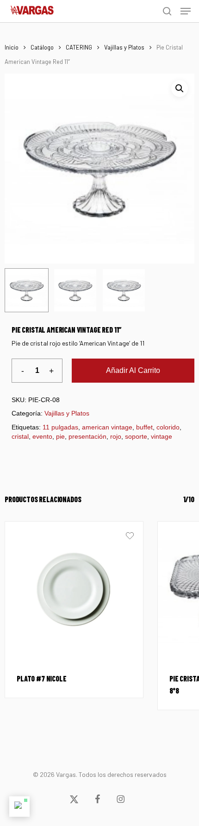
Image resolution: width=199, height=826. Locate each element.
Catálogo (42, 47)
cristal (20, 436)
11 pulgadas (60, 427)
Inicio (12, 47)
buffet (144, 427)
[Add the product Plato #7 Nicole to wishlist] (130, 537)
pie (60, 436)
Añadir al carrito (133, 370)
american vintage (107, 427)
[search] (167, 11)
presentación (87, 436)
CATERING (79, 47)
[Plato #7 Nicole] (74, 591)
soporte (136, 436)
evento (42, 436)
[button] (185, 11)
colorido (168, 427)
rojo (115, 436)
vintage (161, 436)
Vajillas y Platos (124, 47)
